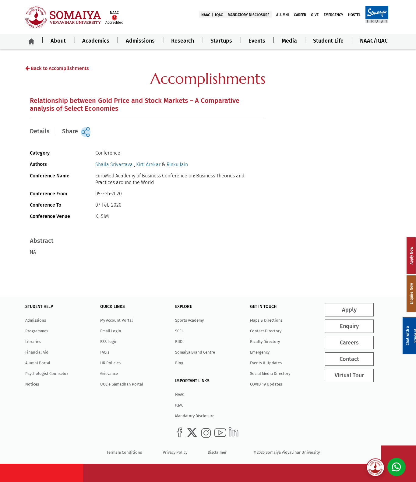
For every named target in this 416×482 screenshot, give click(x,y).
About (58, 40)
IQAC (219, 15)
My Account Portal (116, 320)
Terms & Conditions (124, 452)
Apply (349, 309)
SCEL (179, 331)
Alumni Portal (37, 363)
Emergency (333, 15)
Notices (32, 384)
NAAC (205, 15)
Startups (221, 40)
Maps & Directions (266, 320)
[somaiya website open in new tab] (376, 14)
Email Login (110, 331)
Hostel (354, 15)
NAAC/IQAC (374, 40)
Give (315, 15)
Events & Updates (266, 363)
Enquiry (349, 326)
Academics (95, 40)
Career (300, 15)
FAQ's (104, 352)
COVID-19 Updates (266, 384)
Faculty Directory (265, 341)
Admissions (140, 40)
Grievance (109, 373)
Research (182, 40)
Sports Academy (189, 320)
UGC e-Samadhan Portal (121, 384)
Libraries (33, 341)
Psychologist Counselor (46, 373)
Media (289, 40)
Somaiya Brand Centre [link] (195, 352)
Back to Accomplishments (59, 68)
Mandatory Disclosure (248, 15)
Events (257, 40)
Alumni (282, 15)
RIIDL (179, 341)
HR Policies (110, 363)
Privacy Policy (175, 452)
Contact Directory (265, 331)
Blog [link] (179, 363)
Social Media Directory (270, 373)
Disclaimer (217, 452)
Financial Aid (36, 352)
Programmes (36, 331)
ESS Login (109, 341)
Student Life (328, 40)
